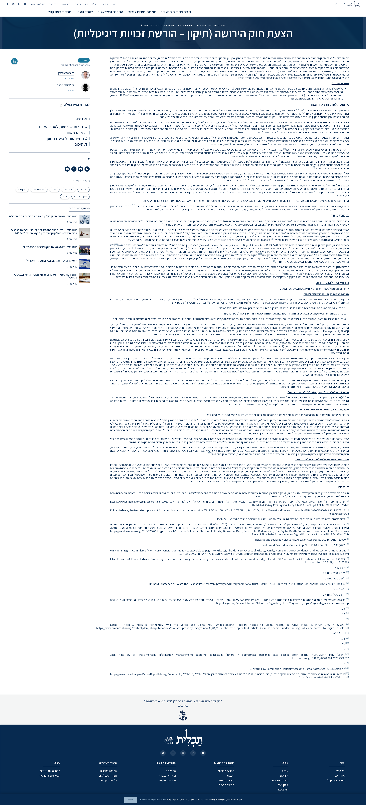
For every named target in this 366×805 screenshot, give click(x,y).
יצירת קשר (53, 4)
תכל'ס (54, 189)
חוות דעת (83, 189)
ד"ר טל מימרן (66, 73)
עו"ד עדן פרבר (65, 85)
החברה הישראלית (110, 11)
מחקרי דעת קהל (59, 11)
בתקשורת (66, 4)
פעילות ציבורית (91, 4)
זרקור (64, 196)
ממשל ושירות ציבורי (141, 11)
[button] (87, 169)
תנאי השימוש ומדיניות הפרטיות (153, 799)
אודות (105, 4)
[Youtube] (203, 753)
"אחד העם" (84, 11)
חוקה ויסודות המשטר (176, 11)
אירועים (78, 4)
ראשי (114, 4)
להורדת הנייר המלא (77, 104)
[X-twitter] (163, 753)
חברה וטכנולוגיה (192, 25)
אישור (130, 799)
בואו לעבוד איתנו (38, 4)
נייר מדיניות (68, 189)
